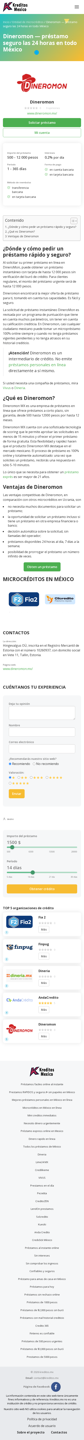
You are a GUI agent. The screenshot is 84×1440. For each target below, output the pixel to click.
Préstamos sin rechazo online (42, 1294)
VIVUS (42, 1177)
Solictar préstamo (42, 122)
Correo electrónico (21, 742)
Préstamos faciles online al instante (42, 1084)
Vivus (7, 388)
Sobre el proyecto (31, 1432)
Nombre (14, 725)
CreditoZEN (42, 1201)
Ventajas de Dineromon (23, 236)
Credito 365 (42, 1325)
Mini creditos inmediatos (42, 1115)
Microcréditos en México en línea (42, 1107)
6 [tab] (39, 612)
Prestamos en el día (42, 1185)
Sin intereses (42, 1255)
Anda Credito (42, 1232)
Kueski (42, 1224)
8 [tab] (51, 612)
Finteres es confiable (42, 1333)
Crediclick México (42, 1240)
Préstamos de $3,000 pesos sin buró (42, 1349)
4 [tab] (27, 612)
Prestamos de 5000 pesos (42, 1357)
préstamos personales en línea (37, 364)
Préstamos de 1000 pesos (42, 1302)
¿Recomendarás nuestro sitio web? (32, 759)
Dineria (19, 388)
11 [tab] (68, 612)
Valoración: (16, 772)
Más (44, 929)
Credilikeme (42, 1170)
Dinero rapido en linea (42, 1139)
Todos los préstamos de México (42, 1146)
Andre (10, 819)
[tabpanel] (24, 599)
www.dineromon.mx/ (42, 113)
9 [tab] (57, 612)
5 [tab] (33, 612)
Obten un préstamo (42, 567)
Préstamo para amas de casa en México (42, 1279)
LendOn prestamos (42, 1209)
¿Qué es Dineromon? (21, 231)
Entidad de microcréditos (28, 22)
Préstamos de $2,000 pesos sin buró (42, 1310)
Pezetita (42, 1193)
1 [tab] (10, 612)
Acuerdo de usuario (42, 1426)
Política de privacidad (42, 1419)
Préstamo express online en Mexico (42, 1131)
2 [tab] (16, 612)
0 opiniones (53, 108)
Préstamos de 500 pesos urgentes (42, 1341)
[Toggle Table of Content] (72, 221)
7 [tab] (45, 612)
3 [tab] (21, 612)
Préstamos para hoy (42, 1286)
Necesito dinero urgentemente (42, 1123)
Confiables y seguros (42, 1271)
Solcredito (42, 1216)
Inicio (6, 22)
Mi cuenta (42, 132)
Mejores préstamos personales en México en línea (42, 1100)
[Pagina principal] (15, 7)
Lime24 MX (42, 1162)
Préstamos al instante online (42, 1248)
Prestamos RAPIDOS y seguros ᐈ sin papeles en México (42, 1092)
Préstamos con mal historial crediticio (42, 1318)
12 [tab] (74, 612)
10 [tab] (62, 612)
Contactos (59, 1432)
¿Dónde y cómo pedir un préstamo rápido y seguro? (42, 227)
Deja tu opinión (19, 704)
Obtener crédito (42, 889)
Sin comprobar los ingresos (42, 1263)
